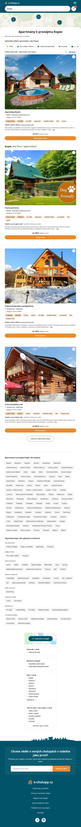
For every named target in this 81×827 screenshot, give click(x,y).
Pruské (56, 503)
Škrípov (55, 530)
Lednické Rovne (56, 485)
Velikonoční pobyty (37, 619)
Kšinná (38, 485)
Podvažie (39, 503)
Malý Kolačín (40, 494)
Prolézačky (46, 578)
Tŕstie (8, 521)
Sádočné (48, 512)
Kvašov (29, 485)
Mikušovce (60, 494)
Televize (47, 569)
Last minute (10, 623)
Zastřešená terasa (60, 583)
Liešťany (63, 490)
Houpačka (35, 578)
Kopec (9, 117)
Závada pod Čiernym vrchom (42, 526)
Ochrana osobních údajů (40, 793)
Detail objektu (40, 336)
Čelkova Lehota (11, 530)
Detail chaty (40, 237)
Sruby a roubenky (26, 547)
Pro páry (9, 610)
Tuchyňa (53, 517)
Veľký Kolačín (51, 521)
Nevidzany (20, 499)
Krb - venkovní (67, 578)
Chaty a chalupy (11, 547)
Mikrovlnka (48, 565)
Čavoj (57, 526)
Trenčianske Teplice (40, 517)
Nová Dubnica (32, 499)
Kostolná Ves (11, 309)
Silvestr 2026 (10, 619)
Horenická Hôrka (52, 472)
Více (53, 130)
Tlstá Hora (66, 512)
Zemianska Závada (12, 526)
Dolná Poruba (25, 467)
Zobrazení (72, 52)
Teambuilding (20, 610)
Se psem (25, 556)
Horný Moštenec (40, 476)
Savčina (8, 508)
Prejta (48, 503)
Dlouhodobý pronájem (60, 610)
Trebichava (10, 517)
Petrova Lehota (67, 499)
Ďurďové (46, 530)
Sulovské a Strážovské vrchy (21, 115)
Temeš (57, 512)
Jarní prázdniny (52, 619)
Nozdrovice (44, 499)
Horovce (52, 476)
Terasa (56, 578)
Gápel (33, 472)
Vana (57, 565)
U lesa (8, 601)
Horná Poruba (66, 472)
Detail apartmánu (40, 138)
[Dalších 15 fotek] (40, 177)
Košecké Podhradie (43, 481)
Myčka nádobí (36, 565)
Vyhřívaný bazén (23, 578)
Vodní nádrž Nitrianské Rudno (39, 666)
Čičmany (37, 530)
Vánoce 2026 (23, 619)
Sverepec (38, 512)
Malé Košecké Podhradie (24, 494)
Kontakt (40, 813)
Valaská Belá (18, 521)
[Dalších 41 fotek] (40, 374)
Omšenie (55, 499)
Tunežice (63, 517)
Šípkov (63, 530)
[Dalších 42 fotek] (40, 275)
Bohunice (18, 463)
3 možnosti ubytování (27, 322)
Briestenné (46, 463)
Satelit (16, 565)
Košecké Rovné (59, 481)
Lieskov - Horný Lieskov (34, 490)
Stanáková (18, 512)
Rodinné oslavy (43, 610)
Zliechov (26, 526)
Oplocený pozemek (18, 583)
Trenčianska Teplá (23, 517)
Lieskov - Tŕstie (51, 490)
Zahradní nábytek (44, 583)
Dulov (26, 472)
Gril (7, 583)
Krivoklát (9, 485)
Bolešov (27, 463)
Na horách (17, 601)
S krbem (63, 569)
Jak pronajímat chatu (40, 803)
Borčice (36, 463)
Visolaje (62, 521)
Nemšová (9, 499)
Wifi (55, 569)
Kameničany (10, 481)
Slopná (8, 512)
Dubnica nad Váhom (13, 472)
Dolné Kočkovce (39, 467)
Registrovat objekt (40, 798)
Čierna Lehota (25, 530)
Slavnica (67, 508)
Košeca (30, 481)
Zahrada (32, 583)
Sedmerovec (19, 508)
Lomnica (9, 494)
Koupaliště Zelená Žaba (37, 664)
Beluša (9, 210)
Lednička (25, 565)
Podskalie (29, 503)
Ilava (60, 476)
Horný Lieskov (26, 476)
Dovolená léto (66, 619)
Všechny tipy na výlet (40, 726)
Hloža (41, 472)
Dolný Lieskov (53, 467)
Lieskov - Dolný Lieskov (14, 490)
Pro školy (31, 610)
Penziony (50, 547)
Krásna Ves (19, 485)
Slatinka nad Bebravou (53, 508)
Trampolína (10, 578)
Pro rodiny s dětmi (12, 556)
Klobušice (21, 481)
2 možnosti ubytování (27, 125)
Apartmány (40, 547)
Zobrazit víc (31, 700)
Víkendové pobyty (24, 623)
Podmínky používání (41, 788)
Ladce (46, 485)
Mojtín (9, 115)
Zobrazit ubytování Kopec (41, 439)
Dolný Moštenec (67, 467)
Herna (8, 565)
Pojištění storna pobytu (40, 808)
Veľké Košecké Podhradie (34, 521)
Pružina (64, 503)
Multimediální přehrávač (14, 569)
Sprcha (64, 565)
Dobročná (56, 463)
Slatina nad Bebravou (34, 508)
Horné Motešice (11, 476)
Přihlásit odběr (61, 769)
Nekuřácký (10, 592)
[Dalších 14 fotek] (40, 81)
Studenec (28, 512)
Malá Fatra (19, 309)
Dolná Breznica (11, 467)
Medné (51, 494)
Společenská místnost (33, 569)
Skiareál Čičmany (34, 652)
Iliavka (67, 476)
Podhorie (9, 503)
